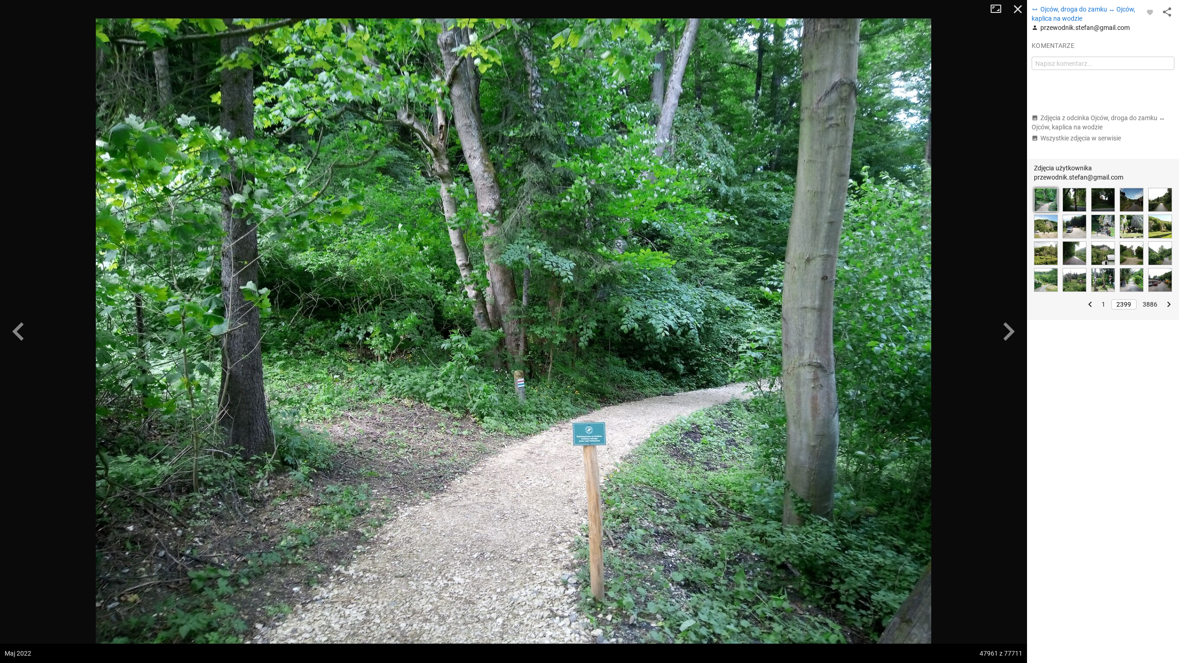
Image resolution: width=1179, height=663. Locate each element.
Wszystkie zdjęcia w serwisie (1080, 138)
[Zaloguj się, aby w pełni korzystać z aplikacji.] (1150, 12)
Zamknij (1018, 9)
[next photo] (1008, 331)
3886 (1150, 304)
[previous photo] (18, 331)
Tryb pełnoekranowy (999, 9)
